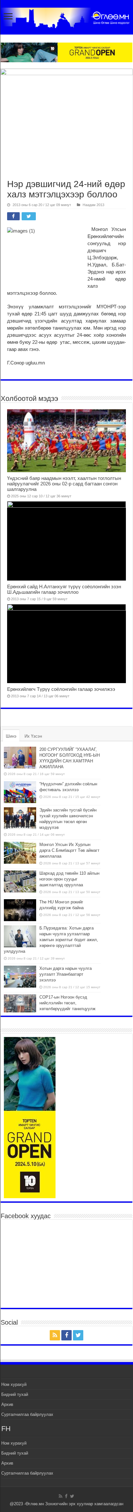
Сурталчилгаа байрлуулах (27, 1414)
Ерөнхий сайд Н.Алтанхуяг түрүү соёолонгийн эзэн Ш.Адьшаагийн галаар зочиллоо (64, 589)
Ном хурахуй (13, 1384)
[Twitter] (78, 1335)
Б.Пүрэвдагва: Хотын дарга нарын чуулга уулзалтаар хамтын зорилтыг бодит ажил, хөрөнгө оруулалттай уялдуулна (51, 940)
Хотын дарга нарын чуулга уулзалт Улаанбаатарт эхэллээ (65, 974)
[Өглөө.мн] (66, 16)
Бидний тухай (14, 1394)
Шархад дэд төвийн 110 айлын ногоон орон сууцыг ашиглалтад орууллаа (69, 879)
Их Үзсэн (33, 736)
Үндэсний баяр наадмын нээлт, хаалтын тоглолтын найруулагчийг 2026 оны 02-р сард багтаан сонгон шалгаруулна (64, 483)
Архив (7, 1404)
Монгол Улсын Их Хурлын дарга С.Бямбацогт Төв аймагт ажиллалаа (69, 850)
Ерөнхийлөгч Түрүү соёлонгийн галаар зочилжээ (61, 689)
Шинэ (11, 736)
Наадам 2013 (93, 205)
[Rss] (55, 1335)
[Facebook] (66, 1335)
